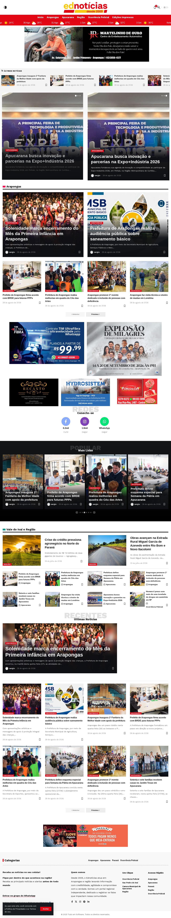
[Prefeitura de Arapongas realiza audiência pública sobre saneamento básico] (105, 80)
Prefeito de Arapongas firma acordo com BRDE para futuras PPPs (29, 577)
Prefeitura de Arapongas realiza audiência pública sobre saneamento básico (128, 79)
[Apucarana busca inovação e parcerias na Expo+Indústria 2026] (95, 599)
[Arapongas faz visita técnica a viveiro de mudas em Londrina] (149, 276)
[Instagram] (84, 425)
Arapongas (11, 145)
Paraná (115, 860)
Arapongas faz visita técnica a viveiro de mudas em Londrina (70, 597)
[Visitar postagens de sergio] (6, 174)
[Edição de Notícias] (85, 7)
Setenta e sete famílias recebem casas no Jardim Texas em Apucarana (123, 156)
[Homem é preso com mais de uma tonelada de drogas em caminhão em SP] (137, 599)
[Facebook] (65, 425)
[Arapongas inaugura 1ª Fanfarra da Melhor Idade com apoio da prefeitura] (154, 80)
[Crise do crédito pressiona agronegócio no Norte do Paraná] (22, 550)
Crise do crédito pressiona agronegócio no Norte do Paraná (63, 543)
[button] (45, 909)
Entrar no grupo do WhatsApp (19, 895)
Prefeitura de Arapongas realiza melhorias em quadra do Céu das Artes (32, 79)
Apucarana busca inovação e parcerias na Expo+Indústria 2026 (114, 597)
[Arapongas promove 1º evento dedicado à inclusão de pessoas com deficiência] (107, 276)
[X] (76, 902)
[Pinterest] (84, 902)
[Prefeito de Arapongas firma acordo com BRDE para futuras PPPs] (22, 276)
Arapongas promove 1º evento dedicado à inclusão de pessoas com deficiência (106, 298)
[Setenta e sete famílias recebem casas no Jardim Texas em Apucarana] (10, 599)
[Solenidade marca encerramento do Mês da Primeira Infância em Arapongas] (57, 80)
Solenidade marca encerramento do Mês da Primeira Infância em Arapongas (80, 79)
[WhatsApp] (104, 425)
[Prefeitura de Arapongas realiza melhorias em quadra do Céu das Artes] (8, 80)
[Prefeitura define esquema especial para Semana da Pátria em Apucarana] (95, 578)
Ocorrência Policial (154, 607)
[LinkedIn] (88, 902)
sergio (12, 175)
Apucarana (97, 145)
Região (7, 564)
